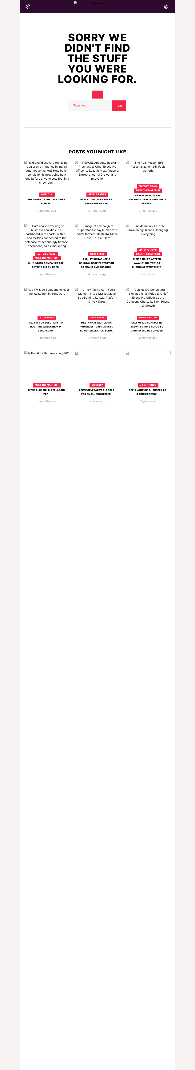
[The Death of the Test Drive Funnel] (46, 190)
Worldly (46, 194)
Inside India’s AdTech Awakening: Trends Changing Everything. (147, 263)
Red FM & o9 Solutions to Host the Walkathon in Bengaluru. (46, 326)
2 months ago (47, 210)
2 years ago (97, 401)
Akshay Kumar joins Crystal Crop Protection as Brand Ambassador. (96, 263)
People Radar (97, 194)
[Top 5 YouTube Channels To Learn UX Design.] (148, 380)
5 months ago (47, 338)
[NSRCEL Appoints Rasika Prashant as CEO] (97, 190)
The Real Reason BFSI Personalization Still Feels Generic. (148, 199)
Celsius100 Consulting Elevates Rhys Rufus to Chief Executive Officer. (147, 326)
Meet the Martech (148, 190)
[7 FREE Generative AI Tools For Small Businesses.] (97, 380)
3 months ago (148, 210)
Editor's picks (148, 186)
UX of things (148, 384)
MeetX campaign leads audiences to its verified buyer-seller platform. (96, 326)
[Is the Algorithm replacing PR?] (46, 380)
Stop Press (97, 254)
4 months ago (97, 274)
